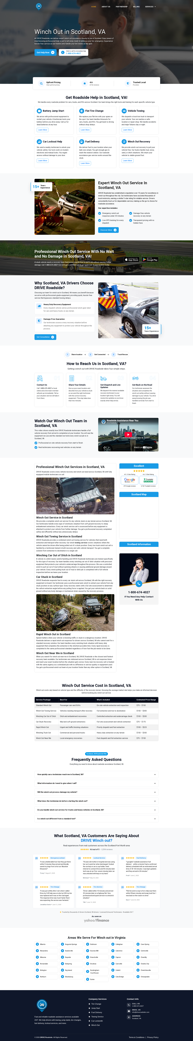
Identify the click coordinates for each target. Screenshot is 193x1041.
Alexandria (44, 951)
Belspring (68, 964)
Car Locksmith (97, 1021)
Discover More (106, 230)
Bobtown (93, 944)
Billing (136, 7)
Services (149, 7)
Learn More (42, 130)
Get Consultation (43, 337)
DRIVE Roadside (46, 1037)
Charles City (145, 964)
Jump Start (95, 1008)
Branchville (94, 957)
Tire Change (96, 1004)
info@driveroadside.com (140, 1012)
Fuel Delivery (92, 141)
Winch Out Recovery (139, 141)
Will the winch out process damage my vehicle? (57, 792)
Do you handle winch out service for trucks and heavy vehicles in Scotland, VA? (70, 810)
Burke (92, 979)
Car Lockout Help (52, 141)
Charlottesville (146, 970)
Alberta (42, 944)
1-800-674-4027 (51, 265)
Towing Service (97, 1017)
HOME (93, 7)
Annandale (44, 964)
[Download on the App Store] (132, 259)
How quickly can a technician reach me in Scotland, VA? (60, 774)
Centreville (144, 951)
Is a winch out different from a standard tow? (56, 819)
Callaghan (119, 944)
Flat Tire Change (94, 110)
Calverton (119, 951)
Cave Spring (145, 944)
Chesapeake (145, 977)
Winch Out (95, 1025)
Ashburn (43, 977)
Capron (118, 957)
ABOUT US (106, 7)
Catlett (118, 970)
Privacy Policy (152, 1037)
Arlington (43, 970)
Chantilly (144, 957)
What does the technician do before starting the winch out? (62, 801)
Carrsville (119, 964)
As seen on (96, 916)
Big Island (68, 970)
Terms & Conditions (136, 1037)
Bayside (68, 957)
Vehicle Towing (136, 110)
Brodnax (93, 964)
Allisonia (43, 957)
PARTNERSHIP (122, 7)
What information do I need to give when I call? (57, 783)
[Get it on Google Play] (150, 259)
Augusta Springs (71, 944)
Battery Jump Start (53, 110)
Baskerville (69, 951)
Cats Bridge (120, 977)
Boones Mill (94, 951)
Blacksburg (69, 977)
